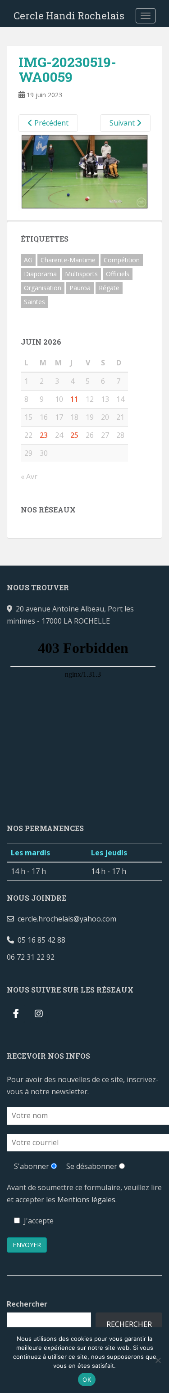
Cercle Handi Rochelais (69, 15)
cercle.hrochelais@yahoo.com (65, 919)
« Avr (29, 476)
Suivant (123, 123)
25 (74, 435)
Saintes (34, 301)
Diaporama (40, 274)
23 (44, 435)
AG (28, 260)
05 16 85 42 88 (39, 940)
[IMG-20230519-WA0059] (84, 171)
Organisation (42, 287)
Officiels (117, 274)
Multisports (81, 274)
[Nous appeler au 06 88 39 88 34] (61, 957)
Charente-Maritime (68, 260)
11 (74, 399)
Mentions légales (86, 1199)
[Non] (157, 1360)
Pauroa (80, 287)
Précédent (50, 123)
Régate (109, 287)
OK (86, 1379)
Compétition (122, 260)
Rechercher (27, 1304)
